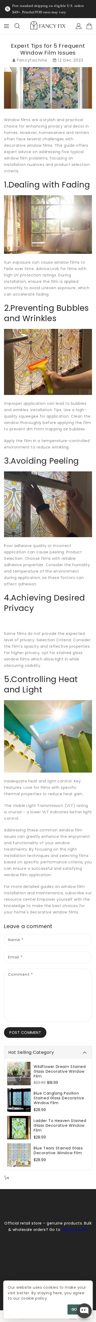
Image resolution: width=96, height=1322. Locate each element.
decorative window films (28, 145)
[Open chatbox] (84, 1310)
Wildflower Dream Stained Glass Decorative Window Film (60, 1071)
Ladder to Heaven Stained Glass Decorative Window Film (60, 1125)
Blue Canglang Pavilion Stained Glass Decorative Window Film (59, 1098)
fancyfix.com (75, 1229)
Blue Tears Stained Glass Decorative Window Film (58, 1150)
